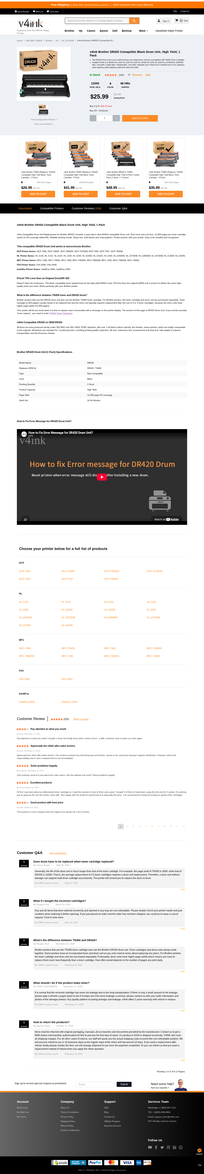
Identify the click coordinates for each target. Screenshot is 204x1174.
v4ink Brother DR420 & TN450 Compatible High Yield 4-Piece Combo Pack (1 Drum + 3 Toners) (122, 174)
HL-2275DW (153, 617)
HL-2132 (66, 602)
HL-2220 (108, 602)
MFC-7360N (68, 648)
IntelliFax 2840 (27, 702)
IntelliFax (24, 693)
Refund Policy (67, 1126)
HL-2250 (151, 610)
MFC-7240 (67, 656)
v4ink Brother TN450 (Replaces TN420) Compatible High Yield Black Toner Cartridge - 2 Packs (38, 174)
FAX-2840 (24, 679)
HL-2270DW (68, 40)
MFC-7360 (24, 648)
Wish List (39, 12)
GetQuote (103, 110)
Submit (124, 1084)
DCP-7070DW (154, 571)
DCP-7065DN (111, 571)
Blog (106, 1112)
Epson (104, 30)
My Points (21, 1117)
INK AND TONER (34, 40)
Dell (114, 30)
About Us (65, 1107)
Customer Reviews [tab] (86, 208)
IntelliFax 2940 (69, 702)
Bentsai (127, 30)
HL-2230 (151, 602)
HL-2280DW (111, 617)
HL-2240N (67, 625)
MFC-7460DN (154, 648)
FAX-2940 (67, 679)
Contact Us (184, 11)
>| (183, 826)
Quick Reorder (23, 12)
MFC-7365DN (111, 656)
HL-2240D (67, 610)
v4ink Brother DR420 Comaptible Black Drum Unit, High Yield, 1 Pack (96, 40)
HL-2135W (25, 625)
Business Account (112, 1126)
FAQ (175, 11)
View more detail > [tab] (43, 124)
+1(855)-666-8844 (161, 1112)
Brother (69, 30)
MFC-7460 (110, 648)
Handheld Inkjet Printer (169, 30)
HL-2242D (109, 610)
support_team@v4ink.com (166, 1117)
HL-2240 (23, 610)
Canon (91, 30)
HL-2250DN (25, 617)
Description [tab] (25, 208)
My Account (22, 1107)
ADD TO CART (140, 118)
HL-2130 (23, 602)
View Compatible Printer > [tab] (44, 119)
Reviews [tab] (137, 75)
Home (20, 40)
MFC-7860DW (26, 656)
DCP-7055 (24, 579)
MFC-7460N (153, 656)
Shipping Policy (68, 1121)
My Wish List (23, 1112)
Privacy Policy (67, 1117)
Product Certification (70, 1130)
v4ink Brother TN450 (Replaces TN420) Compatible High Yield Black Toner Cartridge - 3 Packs (166, 174)
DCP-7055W (111, 579)
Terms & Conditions (70, 1112)
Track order (54, 12)
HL (57, 40)
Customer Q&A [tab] (118, 208)
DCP (21, 563)
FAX (21, 670)
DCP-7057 (67, 579)
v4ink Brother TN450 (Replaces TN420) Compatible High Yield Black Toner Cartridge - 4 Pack (81, 174)
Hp (80, 30)
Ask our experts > (160, 1087)
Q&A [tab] (148, 75)
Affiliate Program (112, 1121)
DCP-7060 (24, 571)
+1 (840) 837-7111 (167, 1107)
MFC (21, 640)
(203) (121, 75)
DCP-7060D (68, 571)
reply (182, 889)
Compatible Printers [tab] (52, 208)
